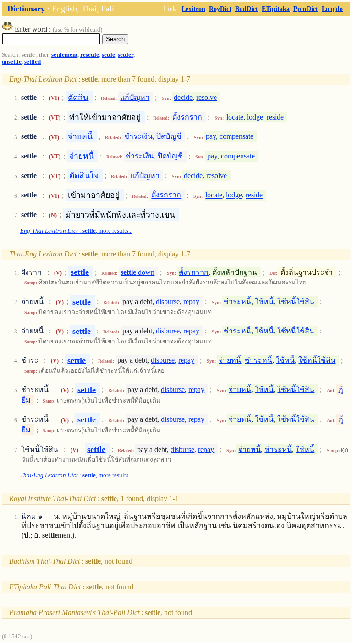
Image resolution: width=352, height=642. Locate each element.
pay (211, 137)
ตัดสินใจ (84, 175)
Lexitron (193, 8)
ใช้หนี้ (264, 301)
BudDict (246, 8)
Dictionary (26, 8)
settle (108, 55)
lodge (255, 117)
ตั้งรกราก (187, 117)
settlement (64, 55)
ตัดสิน (78, 97)
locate (234, 117)
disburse (168, 301)
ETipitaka (276, 8)
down (137, 272)
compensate (236, 137)
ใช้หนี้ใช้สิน (295, 301)
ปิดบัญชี (169, 137)
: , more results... (76, 231)
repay (191, 301)
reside (275, 117)
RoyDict (220, 8)
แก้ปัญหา (134, 97)
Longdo (332, 8)
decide (183, 97)
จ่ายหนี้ (80, 136)
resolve (206, 97)
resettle (89, 55)
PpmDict (305, 8)
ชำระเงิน (138, 137)
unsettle (12, 62)
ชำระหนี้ (237, 301)
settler (125, 55)
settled (32, 62)
